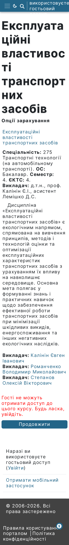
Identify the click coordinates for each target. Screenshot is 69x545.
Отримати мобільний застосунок (32, 482)
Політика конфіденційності (29, 536)
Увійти (16, 468)
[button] (22, 6)
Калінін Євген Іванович (33, 358)
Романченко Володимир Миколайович (34, 369)
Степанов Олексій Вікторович (28, 380)
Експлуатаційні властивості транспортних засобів (30, 137)
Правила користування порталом (32, 530)
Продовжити (34, 424)
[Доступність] (59, 526)
